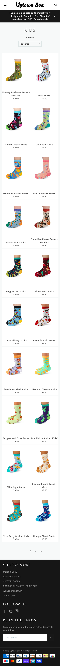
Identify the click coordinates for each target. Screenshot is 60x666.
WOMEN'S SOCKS (12, 576)
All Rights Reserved (29, 651)
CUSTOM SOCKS (11, 581)
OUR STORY (9, 595)
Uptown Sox (15, 651)
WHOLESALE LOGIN (12, 590)
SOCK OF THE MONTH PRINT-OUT (20, 586)
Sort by (30, 38)
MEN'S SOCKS (10, 571)
